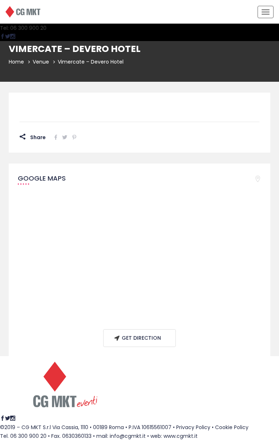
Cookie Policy (231, 427)
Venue (41, 61)
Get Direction (141, 338)
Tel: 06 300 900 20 (23, 28)
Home (16, 61)
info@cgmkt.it (128, 436)
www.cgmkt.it (180, 436)
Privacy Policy (193, 427)
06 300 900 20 (28, 436)
